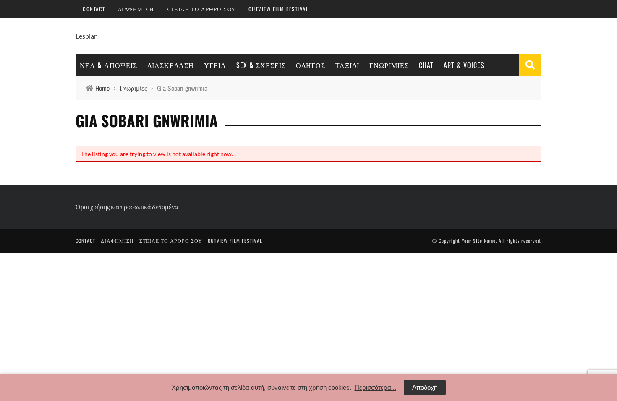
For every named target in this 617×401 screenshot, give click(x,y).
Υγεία (215, 65)
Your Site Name (479, 240)
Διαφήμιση (136, 9)
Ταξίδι (347, 65)
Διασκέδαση (170, 65)
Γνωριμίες (389, 65)
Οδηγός (310, 65)
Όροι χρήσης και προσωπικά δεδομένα (127, 207)
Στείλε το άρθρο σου (201, 9)
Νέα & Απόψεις (108, 65)
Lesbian (87, 36)
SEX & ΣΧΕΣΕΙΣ (261, 65)
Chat (426, 65)
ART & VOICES (464, 65)
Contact (94, 9)
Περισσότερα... (375, 387)
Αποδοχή (424, 387)
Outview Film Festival (278, 9)
